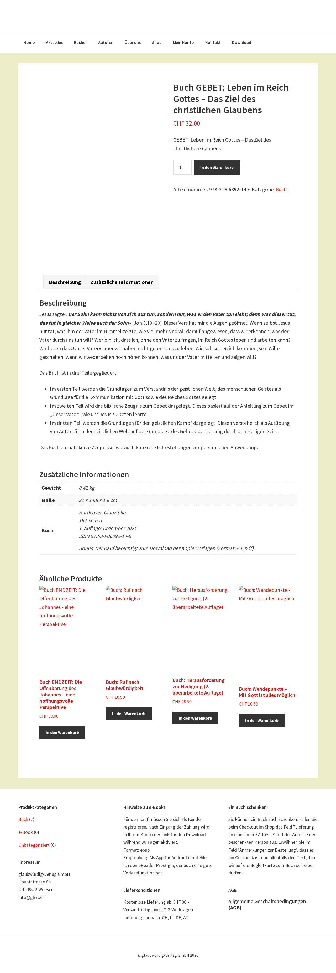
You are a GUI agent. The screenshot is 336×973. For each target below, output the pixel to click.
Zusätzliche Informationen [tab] (122, 282)
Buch (281, 189)
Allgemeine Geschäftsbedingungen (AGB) (267, 904)
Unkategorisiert (34, 845)
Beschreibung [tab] (65, 282)
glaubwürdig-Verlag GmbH (168, 15)
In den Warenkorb (217, 167)
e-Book (25, 832)
